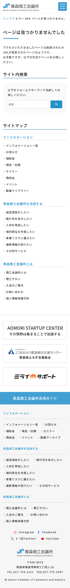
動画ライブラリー (17, 191)
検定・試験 (13, 165)
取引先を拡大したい (19, 219)
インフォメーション (16, 413)
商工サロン (13, 279)
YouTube (52, 538)
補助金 (10, 158)
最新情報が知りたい (19, 244)
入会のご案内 (15, 285)
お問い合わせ (15, 292)
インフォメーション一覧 (22, 145)
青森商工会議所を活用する (20, 448)
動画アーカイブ (50, 437)
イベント (12, 184)
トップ (7, 18)
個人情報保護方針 (17, 298)
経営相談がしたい (17, 212)
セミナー (12, 171)
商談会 (10, 178)
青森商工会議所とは (16, 497)
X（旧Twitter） (27, 538)
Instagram (26, 532)
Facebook (49, 532)
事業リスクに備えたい (20, 238)
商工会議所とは (16, 272)
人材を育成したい (17, 225)
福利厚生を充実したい (20, 232)
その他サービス (16, 251)
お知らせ (12, 152)
